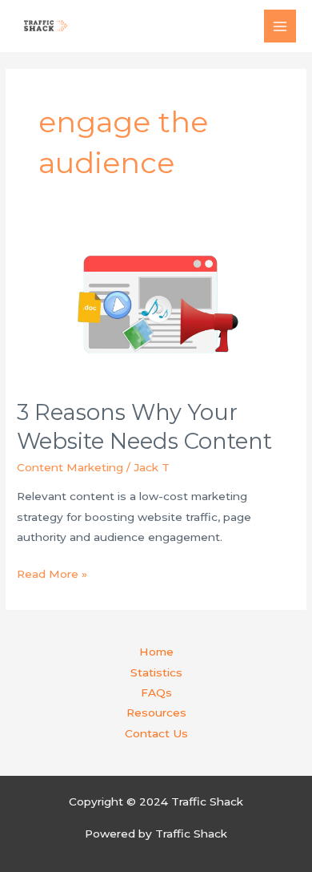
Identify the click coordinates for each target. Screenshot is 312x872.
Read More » (52, 575)
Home (156, 651)
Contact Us (156, 733)
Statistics (156, 672)
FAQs (156, 692)
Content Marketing (70, 467)
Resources (156, 712)
